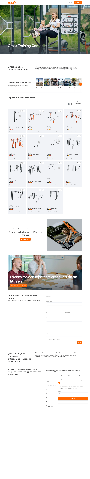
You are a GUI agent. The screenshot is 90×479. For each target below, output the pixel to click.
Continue (73, 398)
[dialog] (45, 239)
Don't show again (73, 402)
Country (59, 391)
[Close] (86, 382)
